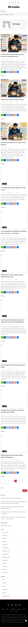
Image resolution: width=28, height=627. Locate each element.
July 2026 (4, 535)
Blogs (3, 579)
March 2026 (5, 547)
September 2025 (6, 557)
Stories (16, 611)
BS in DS (4, 138)
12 (5, 483)
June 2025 (4, 566)
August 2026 (5, 532)
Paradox (11, 611)
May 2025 (4, 569)
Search (24, 490)
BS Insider (14, 6)
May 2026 (4, 541)
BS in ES (4, 50)
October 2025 (5, 554)
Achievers (19, 609)
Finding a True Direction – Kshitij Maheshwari (11, 498)
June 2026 (4, 538)
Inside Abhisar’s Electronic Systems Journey (12, 99)
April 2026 (4, 544)
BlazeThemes (23, 622)
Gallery (24, 609)
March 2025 (5, 572)
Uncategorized (5, 596)
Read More (3, 75)
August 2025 (5, 560)
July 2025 (4, 563)
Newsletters (5, 589)
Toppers (4, 592)
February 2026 (5, 551)
